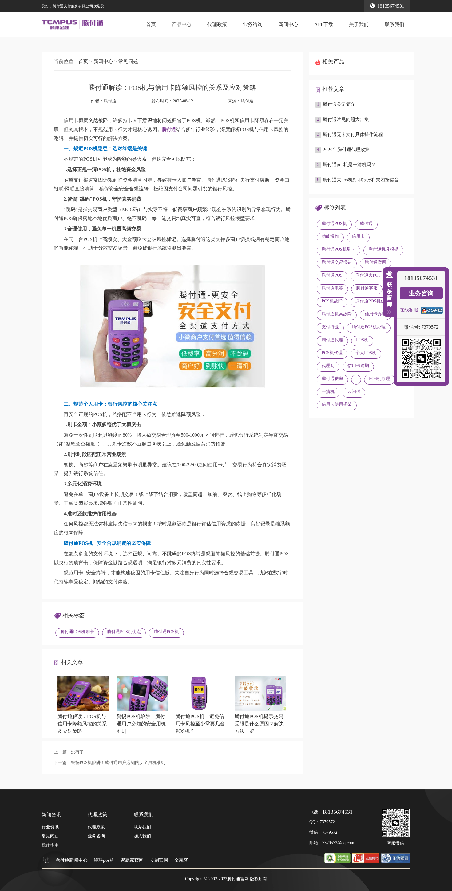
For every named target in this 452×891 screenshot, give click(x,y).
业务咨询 (253, 24)
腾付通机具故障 (337, 314)
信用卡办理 (375, 314)
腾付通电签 (332, 288)
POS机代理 (332, 352)
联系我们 (394, 24)
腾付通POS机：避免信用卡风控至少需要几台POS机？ (200, 724)
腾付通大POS (368, 275)
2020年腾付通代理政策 (346, 149)
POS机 (362, 340)
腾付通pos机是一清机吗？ (349, 164)
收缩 (388, 292)
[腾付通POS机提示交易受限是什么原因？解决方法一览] (260, 709)
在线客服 (409, 309)
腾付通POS (332, 275)
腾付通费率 (332, 378)
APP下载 (323, 24)
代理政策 (217, 24)
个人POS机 (365, 352)
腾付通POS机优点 (124, 631)
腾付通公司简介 (339, 104)
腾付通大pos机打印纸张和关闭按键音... (362, 179)
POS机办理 (379, 378)
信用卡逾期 (358, 365)
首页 (151, 24)
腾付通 (247, 101)
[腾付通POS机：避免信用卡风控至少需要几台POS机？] (201, 709)
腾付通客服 (367, 288)
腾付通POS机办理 (369, 327)
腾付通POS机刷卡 (77, 631)
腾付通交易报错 (337, 262)
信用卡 (358, 236)
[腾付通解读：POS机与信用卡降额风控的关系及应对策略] (83, 709)
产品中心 (182, 24)
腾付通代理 (332, 340)
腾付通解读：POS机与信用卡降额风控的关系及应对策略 (82, 724)
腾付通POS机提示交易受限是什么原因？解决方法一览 (259, 724)
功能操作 (330, 236)
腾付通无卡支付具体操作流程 (353, 134)
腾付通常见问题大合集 (346, 119)
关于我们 (359, 24)
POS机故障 (332, 301)
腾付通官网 (375, 262)
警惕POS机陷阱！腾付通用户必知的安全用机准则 (141, 724)
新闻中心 (288, 24)
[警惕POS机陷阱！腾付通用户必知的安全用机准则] (142, 709)
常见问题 (128, 61)
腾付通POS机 (166, 631)
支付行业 (330, 327)
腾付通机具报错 (383, 249)
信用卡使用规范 (337, 404)
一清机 (328, 391)
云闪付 (353, 391)
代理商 (328, 365)
